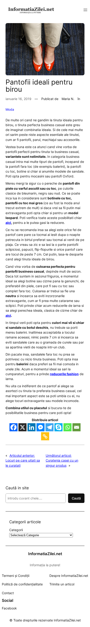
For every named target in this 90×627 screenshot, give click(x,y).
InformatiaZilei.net (45, 553)
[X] (22, 427)
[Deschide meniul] (85, 10)
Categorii (16, 530)
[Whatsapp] (67, 427)
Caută (76, 498)
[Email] (76, 427)
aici (8, 223)
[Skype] (58, 427)
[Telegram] (49, 427)
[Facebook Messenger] (40, 427)
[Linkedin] (31, 427)
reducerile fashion (64, 374)
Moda (10, 109)
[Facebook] (13, 427)
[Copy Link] (45, 436)
